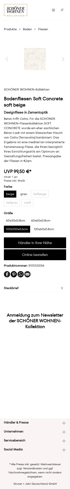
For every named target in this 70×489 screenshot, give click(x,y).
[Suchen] (62, 10)
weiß (27, 202)
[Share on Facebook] (7, 274)
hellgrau (12, 202)
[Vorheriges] (7, 59)
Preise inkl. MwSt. (14, 181)
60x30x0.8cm (15, 220)
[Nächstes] (63, 59)
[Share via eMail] (27, 274)
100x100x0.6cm (17, 229)
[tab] (34, 288)
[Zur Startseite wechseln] (15, 10)
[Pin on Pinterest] (14, 274)
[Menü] (53, 10)
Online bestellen (35, 254)
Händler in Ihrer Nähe (35, 242)
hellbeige (39, 194)
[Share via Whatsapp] (21, 274)
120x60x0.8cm (44, 229)
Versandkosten (32, 468)
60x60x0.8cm (40, 220)
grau (23, 194)
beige (10, 194)
